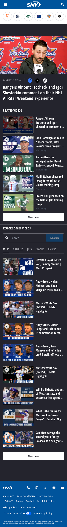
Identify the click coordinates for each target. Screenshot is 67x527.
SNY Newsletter (46, 496)
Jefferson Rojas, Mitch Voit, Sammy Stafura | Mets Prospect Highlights (48, 266)
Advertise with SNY (26, 496)
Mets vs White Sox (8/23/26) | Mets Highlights (46, 307)
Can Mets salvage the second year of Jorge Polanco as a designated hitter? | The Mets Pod (49, 439)
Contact (30, 501)
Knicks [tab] (52, 249)
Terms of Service (27, 507)
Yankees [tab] (18, 249)
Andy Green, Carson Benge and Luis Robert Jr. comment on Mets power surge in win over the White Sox (50, 333)
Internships (49, 501)
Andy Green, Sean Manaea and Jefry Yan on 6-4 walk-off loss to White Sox (49, 352)
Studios (19, 501)
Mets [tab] (6, 249)
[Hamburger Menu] (5, 4)
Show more (33, 217)
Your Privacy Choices (14, 513)
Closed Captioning (43, 513)
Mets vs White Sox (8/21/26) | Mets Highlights (46, 372)
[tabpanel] (33, 359)
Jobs (39, 501)
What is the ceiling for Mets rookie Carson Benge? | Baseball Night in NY (49, 417)
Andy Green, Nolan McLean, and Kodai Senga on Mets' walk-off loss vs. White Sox (48, 288)
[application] (33, 55)
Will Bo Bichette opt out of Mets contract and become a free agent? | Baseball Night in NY (49, 395)
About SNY (8, 496)
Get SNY (8, 501)
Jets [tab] (29, 249)
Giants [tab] (40, 249)
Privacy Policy (10, 507)
